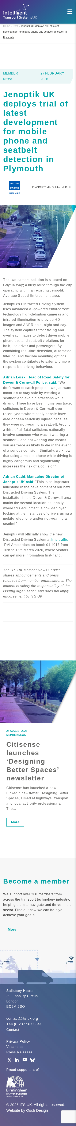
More (15, 822)
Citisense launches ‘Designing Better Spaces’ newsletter (32, 761)
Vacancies (14, 1047)
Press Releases (19, 1052)
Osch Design (37, 1110)
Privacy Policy (18, 1041)
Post (15, 26)
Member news (16, 734)
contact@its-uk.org (22, 1018)
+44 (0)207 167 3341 (24, 1024)
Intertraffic (59, 539)
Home (6, 26)
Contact (12, 1030)
